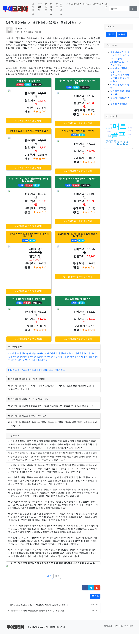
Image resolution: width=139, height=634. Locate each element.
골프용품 (61, 9)
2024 (109, 127)
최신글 (111, 34)
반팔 (129, 130)
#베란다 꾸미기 (54, 356)
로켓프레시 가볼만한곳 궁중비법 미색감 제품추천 (40, 610)
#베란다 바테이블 (16, 353)
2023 (122, 143)
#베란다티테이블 (21, 356)
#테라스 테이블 (87, 353)
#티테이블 (74, 353)
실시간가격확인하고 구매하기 (28, 121)
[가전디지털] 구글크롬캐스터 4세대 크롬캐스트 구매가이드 (36, 370)
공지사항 (33, 9)
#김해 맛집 (31, 353)
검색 (133, 8)
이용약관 (128, 626)
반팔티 (109, 131)
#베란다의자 (31, 360)
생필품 (46, 7)
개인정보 (118, 626)
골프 (118, 134)
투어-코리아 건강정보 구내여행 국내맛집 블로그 (119, 78)
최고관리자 (20, 28)
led (109, 136)
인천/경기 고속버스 (92, 4)
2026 (111, 141)
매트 (119, 126)
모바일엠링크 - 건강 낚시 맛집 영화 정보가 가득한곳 (119, 55)
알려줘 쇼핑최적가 (119, 104)
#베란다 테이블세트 (59, 353)
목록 (96, 596)
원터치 (130, 127)
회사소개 (108, 626)
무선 (111, 124)
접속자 (121, 34)
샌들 (129, 134)
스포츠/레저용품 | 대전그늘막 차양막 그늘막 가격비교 (42, 605)
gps (109, 134)
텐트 (57, 5)
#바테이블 (43, 360)
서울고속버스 (72, 4)
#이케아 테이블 (84, 356)
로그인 (106, 7)
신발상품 (51, 9)
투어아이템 (40, 7)
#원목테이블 (43, 353)
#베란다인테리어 (38, 356)
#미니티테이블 (69, 356)
